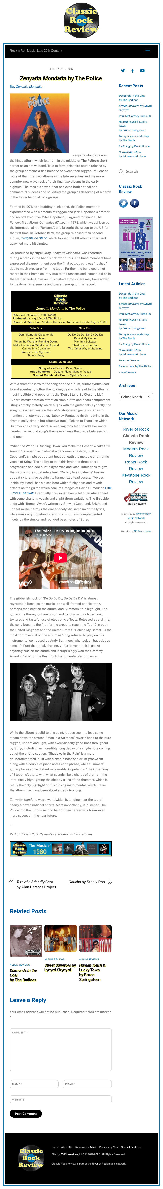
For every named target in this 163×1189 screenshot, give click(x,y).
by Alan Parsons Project (36, 884)
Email (70, 1084)
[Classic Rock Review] (31, 1170)
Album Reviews (20, 964)
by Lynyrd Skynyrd (60, 967)
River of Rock (136, 429)
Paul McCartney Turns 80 (135, 116)
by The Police (61, 78)
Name (17, 1084)
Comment (20, 1032)
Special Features (131, 1147)
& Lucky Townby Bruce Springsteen (92, 972)
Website (18, 1099)
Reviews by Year (108, 1147)
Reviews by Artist (85, 1147)
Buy (26, 86)
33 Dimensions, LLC (72, 1154)
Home (54, 1147)
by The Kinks (135, 366)
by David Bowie (134, 146)
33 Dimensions (142, 531)
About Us (66, 1147)
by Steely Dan (87, 882)
